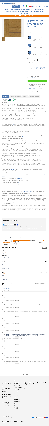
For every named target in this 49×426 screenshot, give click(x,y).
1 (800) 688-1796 (8, 382)
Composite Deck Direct (8, 421)
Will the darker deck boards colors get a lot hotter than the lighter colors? (16, 309)
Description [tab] (5, 96)
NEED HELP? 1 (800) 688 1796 (34, 0)
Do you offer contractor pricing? (9, 359)
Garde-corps (8, 11)
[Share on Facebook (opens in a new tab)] (4, 257)
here (27, 349)
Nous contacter (24, 13)
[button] (47, 6)
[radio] (24, 240)
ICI (22, 136)
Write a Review (44, 247)
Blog (15, 403)
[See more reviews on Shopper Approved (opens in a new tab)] (8, 257)
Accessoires (21, 11)
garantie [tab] (25, 96)
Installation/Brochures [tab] (16, 96)
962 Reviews (7, 244)
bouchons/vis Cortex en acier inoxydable (15, 123)
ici (21, 116)
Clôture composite (15, 9)
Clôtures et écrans (18, 387)
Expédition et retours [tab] (34, 96)
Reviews (16, 412)
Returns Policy (17, 410)
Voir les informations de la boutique (35, 88)
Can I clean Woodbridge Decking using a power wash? (13, 338)
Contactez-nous (27, 191)
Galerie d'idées (17, 393)
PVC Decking (17, 385)
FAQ (15, 405)
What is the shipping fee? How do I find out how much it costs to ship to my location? (18, 302)
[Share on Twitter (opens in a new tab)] (6, 257)
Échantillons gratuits (39, 11)
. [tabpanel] (24, 159)
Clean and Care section (38, 341)
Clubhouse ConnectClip (31, 123)
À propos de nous (17, 399)
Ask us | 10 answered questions (37, 29)
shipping (34, 77)
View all (3, 365)
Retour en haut (24, 374)
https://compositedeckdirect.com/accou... (37, 362)
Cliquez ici (19, 178)
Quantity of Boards (29, 58)
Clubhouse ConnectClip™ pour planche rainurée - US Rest (39, 68)
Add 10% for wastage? (33, 62)
